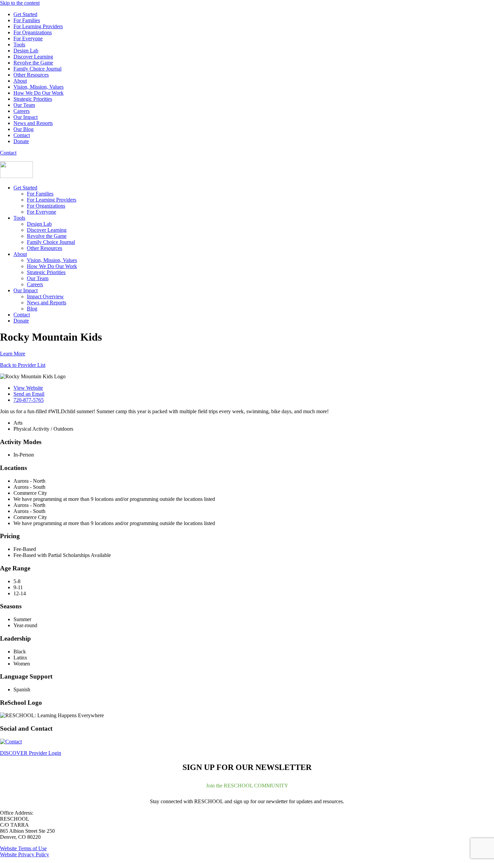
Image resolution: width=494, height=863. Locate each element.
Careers (21, 111)
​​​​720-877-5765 (28, 400)
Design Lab (25, 50)
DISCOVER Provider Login (30, 753)
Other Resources (31, 75)
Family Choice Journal (37, 69)
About (20, 81)
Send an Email (28, 394)
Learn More (12, 353)
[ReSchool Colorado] (16, 176)
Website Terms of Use (23, 848)
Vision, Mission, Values (38, 87)
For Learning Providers (38, 26)
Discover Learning (33, 56)
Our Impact (25, 117)
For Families (26, 20)
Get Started (25, 14)
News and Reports (33, 123)
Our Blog (23, 129)
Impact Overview (45, 296)
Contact (21, 135)
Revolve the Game (33, 63)
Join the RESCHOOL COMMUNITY (247, 785)
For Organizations (32, 32)
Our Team (24, 105)
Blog (32, 308)
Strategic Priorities (32, 99)
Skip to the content (20, 3)
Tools (19, 44)
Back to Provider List (22, 365)
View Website (28, 388)
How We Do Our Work (38, 93)
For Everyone (28, 38)
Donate (21, 141)
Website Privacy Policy (24, 854)
